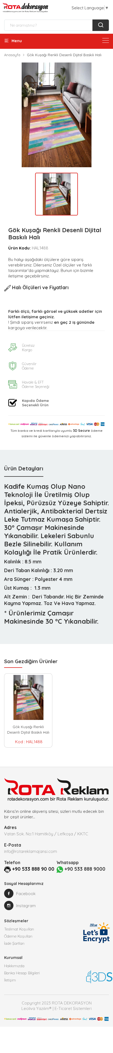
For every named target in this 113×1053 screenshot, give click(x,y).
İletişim (10, 980)
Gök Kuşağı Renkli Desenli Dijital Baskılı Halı (28, 729)
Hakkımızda (14, 965)
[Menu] (105, 40)
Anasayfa (12, 55)
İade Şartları (14, 943)
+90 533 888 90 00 (33, 869)
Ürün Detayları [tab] (23, 468)
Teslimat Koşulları (19, 929)
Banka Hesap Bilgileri (22, 972)
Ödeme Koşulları (18, 936)
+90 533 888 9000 (84, 869)
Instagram (26, 905)
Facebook (26, 893)
